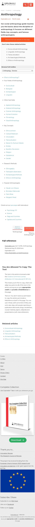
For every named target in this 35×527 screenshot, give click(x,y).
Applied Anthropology (13, 105)
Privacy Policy (4, 373)
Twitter (11, 508)
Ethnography (10, 168)
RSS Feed (14, 501)
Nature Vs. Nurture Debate (15, 143)
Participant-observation (13, 172)
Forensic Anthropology (13, 111)
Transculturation (13, 55)
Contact (3, 376)
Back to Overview (17, 227)
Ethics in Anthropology (16, 60)
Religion (8, 152)
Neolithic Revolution (12, 149)
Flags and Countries (13, 216)
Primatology (10, 117)
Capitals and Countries (14, 219)
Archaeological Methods (16, 57)
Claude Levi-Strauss (12, 188)
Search (25, 5)
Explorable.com (6, 19)
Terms (2, 369)
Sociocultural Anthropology (17, 49)
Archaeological (10, 92)
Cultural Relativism (12, 134)
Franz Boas (9, 194)
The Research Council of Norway (11, 456)
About (2, 363)
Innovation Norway (6, 453)
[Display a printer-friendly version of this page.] (28, 19)
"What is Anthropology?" (29, 234)
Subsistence (10, 155)
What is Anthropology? (11, 77)
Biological (9, 89)
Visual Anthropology (12, 120)
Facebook (10, 504)
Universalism (10, 137)
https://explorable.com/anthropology (16, 253)
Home (2, 10)
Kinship (8, 146)
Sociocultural (10, 86)
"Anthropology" (17, 232)
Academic (8, 10)
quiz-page (14, 205)
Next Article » (29, 228)
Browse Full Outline (9, 67)
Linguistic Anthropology (16, 52)
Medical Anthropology (13, 108)
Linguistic (9, 95)
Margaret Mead (11, 197)
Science (9, 213)
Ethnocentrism (11, 131)
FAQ (1, 366)
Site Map (3, 379)
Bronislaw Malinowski (13, 191)
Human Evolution (11, 114)
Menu (30, 5)
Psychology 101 (12, 210)
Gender (8, 158)
